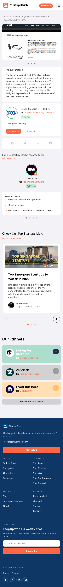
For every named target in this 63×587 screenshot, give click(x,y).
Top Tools (38, 463)
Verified (27, 117)
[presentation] (6, 319)
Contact (37, 501)
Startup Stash (19, 5)
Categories (8, 468)
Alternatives (9, 473)
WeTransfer (31, 178)
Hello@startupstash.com (15, 441)
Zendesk (22, 370)
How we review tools (13, 501)
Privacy (37, 511)
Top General (39, 483)
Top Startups (39, 468)
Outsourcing (26, 390)
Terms (36, 506)
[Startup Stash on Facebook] (5, 579)
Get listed (46, 6)
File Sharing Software (33, 181)
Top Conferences (42, 478)
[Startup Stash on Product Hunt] (25, 579)
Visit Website (13, 131)
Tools (15, 16)
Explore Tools (9, 463)
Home (6, 16)
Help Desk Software (29, 373)
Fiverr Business (27, 387)
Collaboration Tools (30, 357)
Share (30, 131)
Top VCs (37, 473)
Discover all (7, 158)
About (6, 506)
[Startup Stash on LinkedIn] (19, 579)
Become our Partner (30, 401)
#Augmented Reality (16, 123)
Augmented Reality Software (34, 16)
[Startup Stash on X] (12, 579)
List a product (40, 496)
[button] (28, 63)
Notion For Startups (23, 352)
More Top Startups (10, 238)
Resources (8, 478)
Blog (5, 496)
